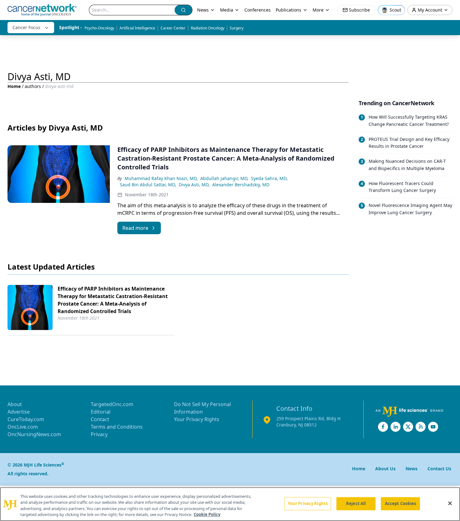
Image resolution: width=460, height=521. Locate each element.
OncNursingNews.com (34, 434)
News (203, 10)
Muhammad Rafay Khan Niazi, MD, (161, 178)
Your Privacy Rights (196, 419)
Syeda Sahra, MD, (269, 178)
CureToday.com (26, 419)
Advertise (19, 411)
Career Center (173, 28)
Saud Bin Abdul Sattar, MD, (148, 185)
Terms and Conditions (117, 426)
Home (14, 86)
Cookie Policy (207, 514)
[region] (230, 504)
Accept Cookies (400, 503)
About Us (385, 469)
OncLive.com (23, 426)
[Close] (450, 503)
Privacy (99, 434)
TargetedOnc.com (112, 404)
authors (33, 86)
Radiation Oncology (207, 28)
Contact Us (439, 469)
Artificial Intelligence (137, 28)
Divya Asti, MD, (194, 185)
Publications (288, 10)
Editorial (100, 411)
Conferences (257, 10)
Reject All (356, 503)
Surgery (236, 28)
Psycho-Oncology (99, 28)
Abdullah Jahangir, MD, (224, 178)
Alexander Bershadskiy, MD (240, 185)
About (15, 404)
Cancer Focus (26, 27)
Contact (100, 419)
